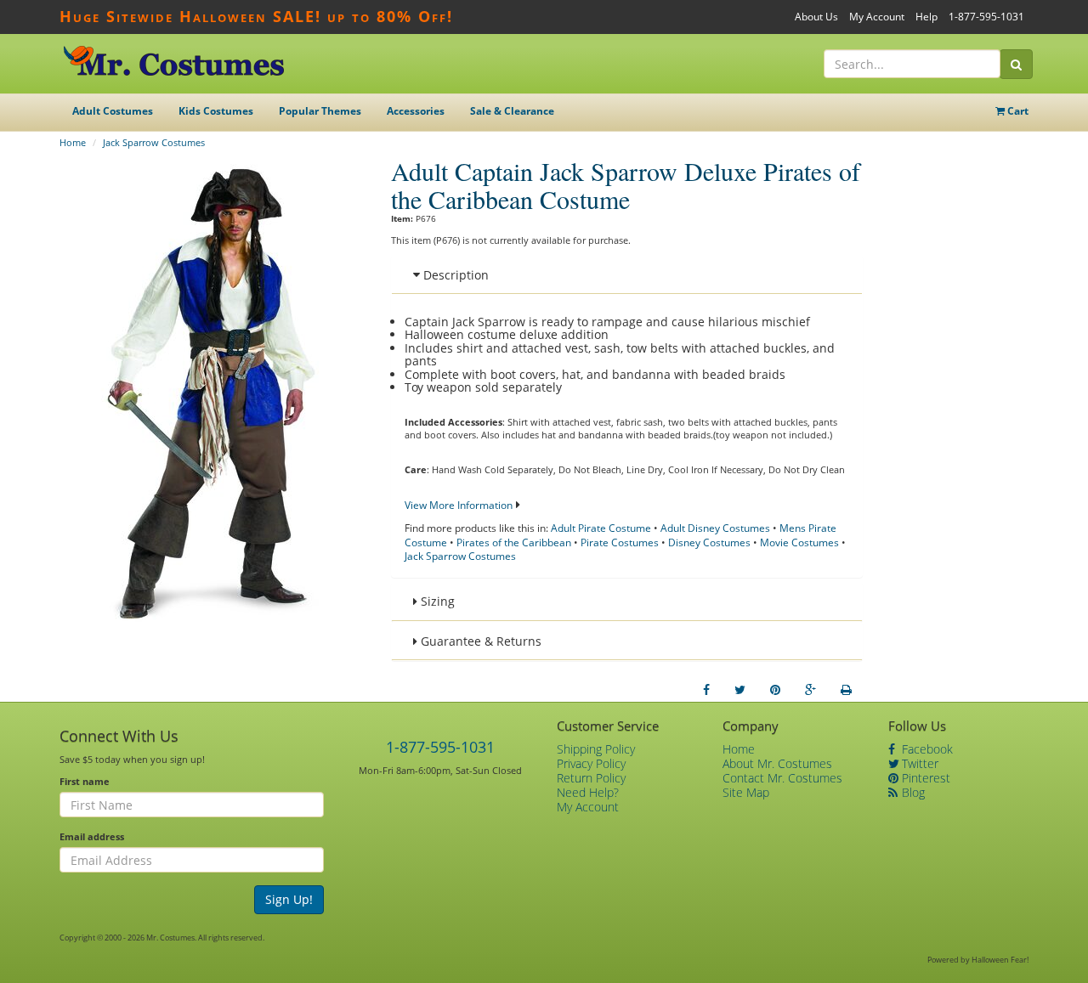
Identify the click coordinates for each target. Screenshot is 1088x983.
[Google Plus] (810, 690)
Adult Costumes (112, 111)
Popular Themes (320, 111)
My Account (876, 16)
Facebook (925, 749)
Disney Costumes (709, 542)
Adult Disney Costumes (715, 528)
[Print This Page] (846, 690)
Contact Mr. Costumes (782, 778)
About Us (816, 16)
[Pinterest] (775, 690)
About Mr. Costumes (777, 763)
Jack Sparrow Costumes (154, 142)
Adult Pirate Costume (601, 528)
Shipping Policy (596, 749)
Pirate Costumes (620, 542)
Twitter (918, 763)
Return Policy (591, 778)
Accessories (416, 111)
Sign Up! (289, 899)
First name (85, 781)
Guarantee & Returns (479, 641)
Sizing (436, 601)
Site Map (745, 792)
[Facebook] (706, 690)
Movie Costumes (799, 542)
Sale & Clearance (512, 111)
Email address (92, 836)
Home (73, 142)
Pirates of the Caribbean (513, 542)
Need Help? (588, 792)
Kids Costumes (215, 111)
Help (926, 16)
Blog (911, 792)
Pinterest (924, 778)
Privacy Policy (591, 763)
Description (454, 275)
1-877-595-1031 (986, 16)
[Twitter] (739, 690)
